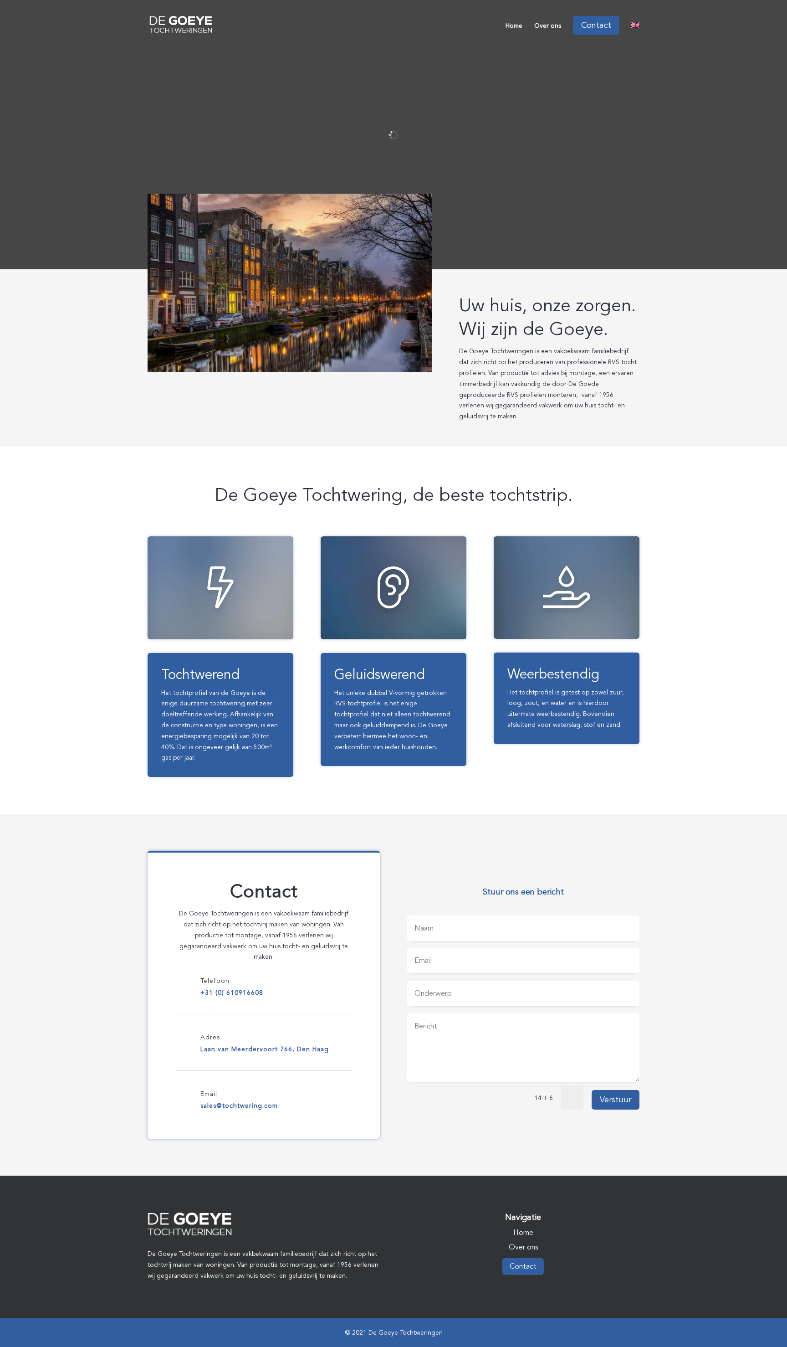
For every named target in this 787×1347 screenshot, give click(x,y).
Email (208, 1094)
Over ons (547, 27)
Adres (210, 1037)
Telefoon (215, 981)
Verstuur (615, 1099)
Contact (523, 1266)
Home (514, 27)
